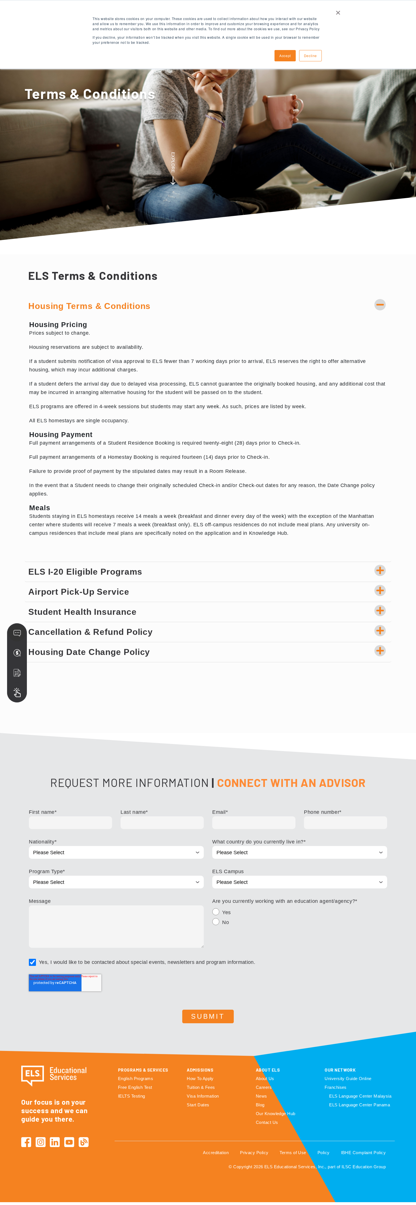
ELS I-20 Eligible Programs (85, 571)
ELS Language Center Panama (359, 1104)
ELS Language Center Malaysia (360, 1096)
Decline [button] (310, 55)
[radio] (299, 913)
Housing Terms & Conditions (89, 306)
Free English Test (135, 1087)
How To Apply (200, 1078)
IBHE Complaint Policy (363, 1152)
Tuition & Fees (201, 1087)
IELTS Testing (131, 1096)
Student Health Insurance (82, 611)
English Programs (135, 1078)
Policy (324, 1152)
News (261, 1096)
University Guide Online (348, 1078)
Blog (260, 1104)
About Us (265, 1078)
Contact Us (267, 1122)
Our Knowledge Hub (275, 1113)
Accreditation (216, 1152)
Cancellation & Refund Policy (90, 632)
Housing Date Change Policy (89, 652)
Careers (264, 1087)
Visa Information (203, 1096)
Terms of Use (293, 1152)
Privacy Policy (254, 1152)
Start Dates (198, 1104)
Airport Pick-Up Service (78, 591)
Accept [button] (285, 55)
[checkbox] (299, 918)
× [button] (338, 10)
